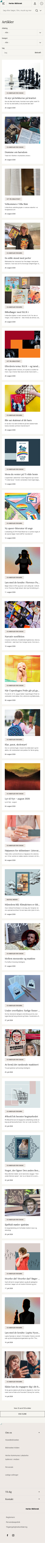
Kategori (5, 38)
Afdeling (4, 28)
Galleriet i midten (12, 1459)
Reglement (10, 1517)
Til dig (8, 1491)
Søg (3, 48)
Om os (8, 1432)
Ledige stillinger (11, 1475)
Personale (9, 1467)
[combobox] (22, 10)
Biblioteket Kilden (12, 1447)
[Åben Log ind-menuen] (34, 3)
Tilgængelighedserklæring (16, 1527)
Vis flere (22, 1414)
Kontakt (9, 1499)
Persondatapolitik (13, 1522)
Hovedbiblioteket (12, 1440)
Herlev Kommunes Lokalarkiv (16, 1455)
